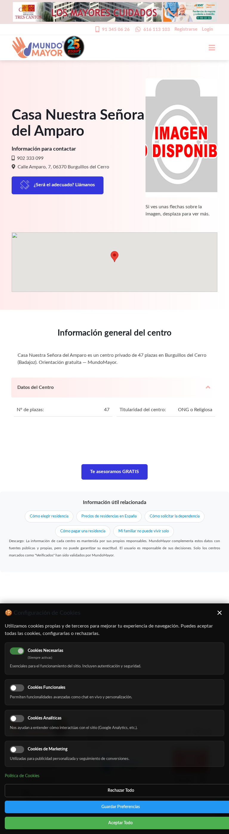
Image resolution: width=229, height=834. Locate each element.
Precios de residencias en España (109, 516)
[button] (114, 257)
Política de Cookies (22, 776)
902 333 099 (30, 158)
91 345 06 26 (116, 29)
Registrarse (185, 29)
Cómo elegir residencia (49, 516)
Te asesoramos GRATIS (114, 471)
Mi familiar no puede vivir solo (143, 531)
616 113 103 (156, 29)
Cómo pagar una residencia (82, 531)
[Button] (208, 47)
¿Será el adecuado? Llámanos (64, 184)
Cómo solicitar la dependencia (174, 516)
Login (207, 29)
